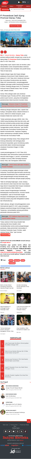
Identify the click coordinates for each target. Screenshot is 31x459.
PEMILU (11, 6)
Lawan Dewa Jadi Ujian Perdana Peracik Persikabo (15, 165)
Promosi (11, 260)
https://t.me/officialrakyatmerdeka (11, 252)
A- (5, 52)
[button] (23, 2)
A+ (2, 52)
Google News (6, 242)
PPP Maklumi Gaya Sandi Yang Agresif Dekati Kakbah (15, 217)
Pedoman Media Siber (21, 425)
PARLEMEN (4, 6)
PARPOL (28, 6)
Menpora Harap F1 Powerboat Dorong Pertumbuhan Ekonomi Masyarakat (15, 105)
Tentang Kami (14, 424)
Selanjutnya (5, 234)
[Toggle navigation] (28, 2)
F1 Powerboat (12, 59)
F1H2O (22, 260)
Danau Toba (20, 55)
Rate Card (5, 424)
